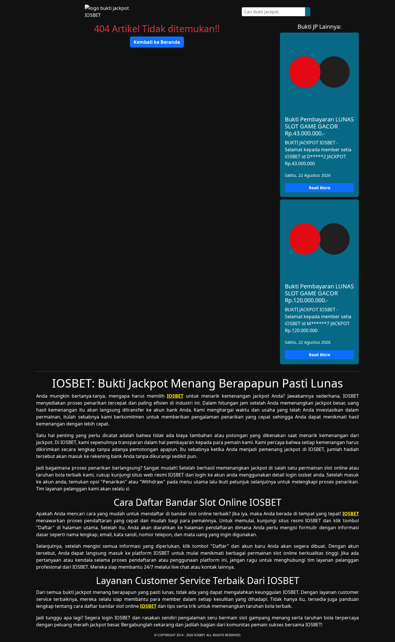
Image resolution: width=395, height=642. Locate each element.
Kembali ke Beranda (157, 42)
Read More (319, 187)
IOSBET (175, 396)
